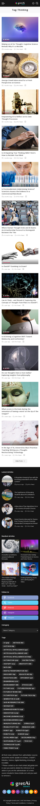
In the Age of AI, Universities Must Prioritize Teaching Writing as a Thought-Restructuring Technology (19, 450)
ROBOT (8, 730)
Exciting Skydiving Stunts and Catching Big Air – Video (29, 580)
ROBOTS (9, 734)
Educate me (25, 674)
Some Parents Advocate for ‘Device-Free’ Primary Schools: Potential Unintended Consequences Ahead (26, 521)
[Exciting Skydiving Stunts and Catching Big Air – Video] (29, 569)
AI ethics (9, 646)
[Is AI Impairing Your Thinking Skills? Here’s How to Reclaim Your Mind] (20, 138)
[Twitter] (20, 602)
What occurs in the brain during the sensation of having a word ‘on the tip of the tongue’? (20, 411)
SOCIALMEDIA (28, 737)
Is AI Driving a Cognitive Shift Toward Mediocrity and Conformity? (17, 337)
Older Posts (19, 461)
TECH (28, 741)
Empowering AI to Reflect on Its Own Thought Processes (17, 117)
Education (10, 678)
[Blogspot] (36, 792)
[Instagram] (20, 612)
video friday (11, 748)
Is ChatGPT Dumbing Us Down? (14, 266)
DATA (7, 667)
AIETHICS (18, 643)
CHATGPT (6, 148)
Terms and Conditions (18, 803)
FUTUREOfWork (26, 688)
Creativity (25, 664)
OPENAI (29, 723)
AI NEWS (6, 39)
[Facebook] (20, 597)
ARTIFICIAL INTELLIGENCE (16, 650)
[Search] (37, 3)
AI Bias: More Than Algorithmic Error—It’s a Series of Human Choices (26, 507)
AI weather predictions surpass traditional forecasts (9, 557)
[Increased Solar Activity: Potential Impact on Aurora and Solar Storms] (29, 546)
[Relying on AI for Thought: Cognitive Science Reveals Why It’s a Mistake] (20, 29)
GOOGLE (8, 706)
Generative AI (11, 699)
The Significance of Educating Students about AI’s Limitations (24, 493)
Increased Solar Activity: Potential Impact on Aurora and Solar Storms (29, 557)
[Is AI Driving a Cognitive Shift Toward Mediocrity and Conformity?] (20, 321)
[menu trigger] (4, 3)
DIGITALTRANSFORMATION (16, 671)
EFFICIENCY (27, 678)
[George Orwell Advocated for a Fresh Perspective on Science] (20, 65)
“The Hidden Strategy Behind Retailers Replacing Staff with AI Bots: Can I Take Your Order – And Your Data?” (10, 582)
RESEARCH (28, 727)
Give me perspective (14, 702)
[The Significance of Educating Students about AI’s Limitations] (7, 494)
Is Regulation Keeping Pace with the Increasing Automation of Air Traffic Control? (26, 480)
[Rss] (31, 792)
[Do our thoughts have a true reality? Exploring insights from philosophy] (20, 358)
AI (6, 643)
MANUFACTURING (12, 723)
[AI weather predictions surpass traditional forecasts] (10, 546)
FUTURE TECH (28, 695)
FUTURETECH (10, 695)
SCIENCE (6, 76)
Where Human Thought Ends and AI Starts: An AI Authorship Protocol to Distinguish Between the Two (19, 230)
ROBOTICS (22, 730)
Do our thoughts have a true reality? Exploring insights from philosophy (16, 374)
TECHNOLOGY (12, 744)
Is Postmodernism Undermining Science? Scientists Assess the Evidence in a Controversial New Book (18, 191)
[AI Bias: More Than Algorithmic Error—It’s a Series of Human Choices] (7, 508)
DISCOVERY (9, 674)
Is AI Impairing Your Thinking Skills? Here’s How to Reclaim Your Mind (19, 154)
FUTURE (9, 688)
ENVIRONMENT (11, 685)
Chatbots (28, 660)
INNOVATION (11, 713)
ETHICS (27, 685)
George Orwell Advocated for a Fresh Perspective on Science (17, 81)
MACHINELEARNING (13, 720)
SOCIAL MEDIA (11, 737)
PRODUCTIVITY (11, 727)
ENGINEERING (11, 681)
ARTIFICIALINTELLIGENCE (15, 653)
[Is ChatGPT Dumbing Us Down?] (20, 251)
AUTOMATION (11, 660)
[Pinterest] (20, 607)
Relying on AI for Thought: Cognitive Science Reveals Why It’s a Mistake (20, 45)
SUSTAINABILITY (12, 741)
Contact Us (30, 803)
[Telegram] (20, 618)
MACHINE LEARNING (13, 716)
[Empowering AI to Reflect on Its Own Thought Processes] (20, 102)
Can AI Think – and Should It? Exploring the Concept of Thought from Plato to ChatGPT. (20, 301)
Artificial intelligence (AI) (17, 657)
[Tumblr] (22, 792)
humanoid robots (13, 709)
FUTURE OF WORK (12, 692)
